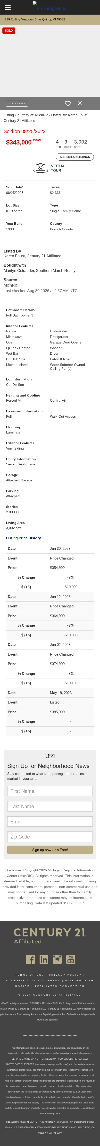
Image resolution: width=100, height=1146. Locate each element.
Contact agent (17, 103)
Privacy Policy (65, 975)
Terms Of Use (29, 975)
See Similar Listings (75, 156)
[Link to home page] (50, 8)
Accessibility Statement (33, 980)
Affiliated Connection (60, 986)
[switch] (68, 104)
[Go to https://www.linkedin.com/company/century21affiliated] (44, 959)
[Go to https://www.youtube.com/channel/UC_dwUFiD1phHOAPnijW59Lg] (71, 959)
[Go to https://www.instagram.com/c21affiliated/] (57, 959)
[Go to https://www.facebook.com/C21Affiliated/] (31, 959)
